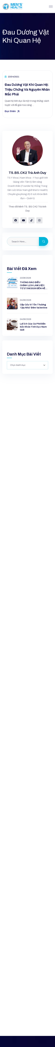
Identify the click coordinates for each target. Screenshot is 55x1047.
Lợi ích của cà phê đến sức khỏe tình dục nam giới (33, 327)
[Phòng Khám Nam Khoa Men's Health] (12, 6)
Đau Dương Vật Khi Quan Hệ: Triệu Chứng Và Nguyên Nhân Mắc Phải (27, 89)
